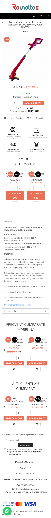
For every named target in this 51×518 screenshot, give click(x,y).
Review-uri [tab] (10, 311)
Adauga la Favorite (14, 118)
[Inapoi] (2, 23)
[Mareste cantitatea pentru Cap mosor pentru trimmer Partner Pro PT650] (19, 188)
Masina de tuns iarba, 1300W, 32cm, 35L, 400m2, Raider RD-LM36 (37, 340)
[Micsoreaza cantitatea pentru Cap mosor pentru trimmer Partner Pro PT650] (10, 188)
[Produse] (3, 17)
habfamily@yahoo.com (27, 489)
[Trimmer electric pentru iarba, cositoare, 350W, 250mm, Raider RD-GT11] (25, 59)
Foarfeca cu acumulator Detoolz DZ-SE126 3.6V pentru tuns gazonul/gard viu (14, 399)
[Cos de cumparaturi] (41, 16)
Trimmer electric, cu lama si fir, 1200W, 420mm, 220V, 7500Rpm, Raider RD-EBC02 (36, 175)
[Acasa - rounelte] (25, 6)
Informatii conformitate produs (17, 305)
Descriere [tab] (8, 221)
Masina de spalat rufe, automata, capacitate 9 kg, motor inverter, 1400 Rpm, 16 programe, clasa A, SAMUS (14, 340)
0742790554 (27, 485)
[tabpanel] (25, 59)
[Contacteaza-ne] (34, 16)
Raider (25, 31)
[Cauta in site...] (48, 16)
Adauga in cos (33, 103)
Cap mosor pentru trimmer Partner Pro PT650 (15, 175)
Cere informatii (36, 118)
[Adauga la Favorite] (15, 204)
